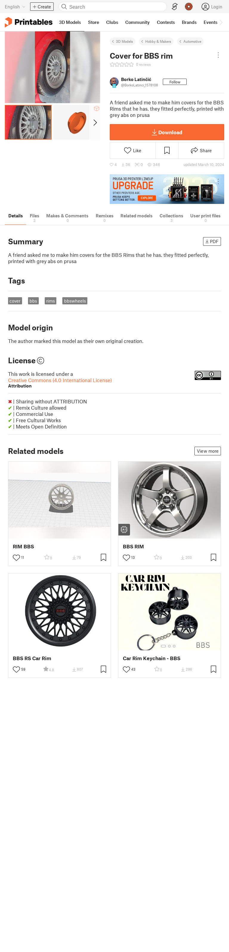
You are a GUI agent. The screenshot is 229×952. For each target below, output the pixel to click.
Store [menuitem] (93, 22)
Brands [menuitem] (189, 22)
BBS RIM (133, 546)
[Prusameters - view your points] (189, 6)
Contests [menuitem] (166, 22)
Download (170, 132)
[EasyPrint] (174, 6)
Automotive (192, 41)
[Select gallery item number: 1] (163, 646)
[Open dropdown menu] (218, 55)
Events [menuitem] (210, 22)
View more (208, 451)
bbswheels (75, 300)
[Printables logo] (28, 22)
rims (50, 300)
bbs (33, 300)
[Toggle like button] (16, 557)
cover (15, 300)
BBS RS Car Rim (32, 658)
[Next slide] (94, 122)
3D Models (124, 41)
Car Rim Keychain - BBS (151, 658)
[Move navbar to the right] (221, 22)
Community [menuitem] (137, 22)
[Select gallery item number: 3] (174, 646)
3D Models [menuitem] (70, 22)
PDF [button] (214, 241)
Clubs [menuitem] (112, 22)
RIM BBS (23, 546)
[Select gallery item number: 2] (169, 646)
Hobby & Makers (158, 41)
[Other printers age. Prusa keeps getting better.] (167, 189)
